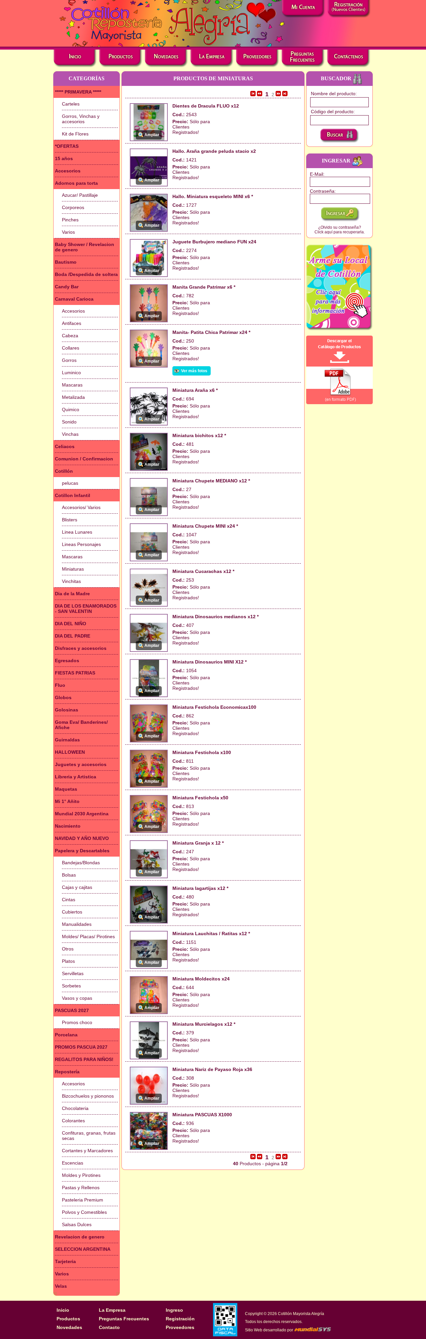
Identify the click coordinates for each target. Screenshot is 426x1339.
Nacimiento (68, 826)
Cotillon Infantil (72, 495)
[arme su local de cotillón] (339, 288)
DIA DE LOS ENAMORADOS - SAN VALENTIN (85, 608)
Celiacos (65, 446)
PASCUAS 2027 (72, 1010)
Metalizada (73, 397)
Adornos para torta (76, 183)
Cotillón (64, 471)
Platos (68, 961)
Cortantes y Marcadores (87, 1150)
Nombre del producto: (334, 93)
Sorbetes (71, 985)
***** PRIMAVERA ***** (78, 92)
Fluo (60, 685)
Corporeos (73, 207)
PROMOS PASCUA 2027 (81, 1047)
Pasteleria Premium (82, 1200)
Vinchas (70, 434)
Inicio (63, 1310)
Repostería (67, 1071)
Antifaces (71, 323)
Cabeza (70, 335)
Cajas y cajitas (77, 887)
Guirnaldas (67, 739)
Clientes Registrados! (185, 129)
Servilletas (73, 973)
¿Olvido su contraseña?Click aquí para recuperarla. (340, 229)
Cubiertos (72, 912)
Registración (180, 1318)
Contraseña (322, 191)
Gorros (69, 360)
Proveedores (180, 1327)
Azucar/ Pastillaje (80, 195)
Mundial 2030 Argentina (81, 813)
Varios (68, 232)
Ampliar (151, 135)
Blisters (69, 519)
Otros (68, 948)
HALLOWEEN (70, 752)
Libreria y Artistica (75, 776)
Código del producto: (333, 111)
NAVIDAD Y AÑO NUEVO (82, 838)
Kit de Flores (75, 133)
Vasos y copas (77, 998)
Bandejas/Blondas (81, 862)
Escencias (72, 1163)
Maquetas (66, 789)
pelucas (70, 483)
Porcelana (66, 1034)
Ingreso (174, 1310)
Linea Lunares (77, 532)
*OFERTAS (67, 146)
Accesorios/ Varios (81, 507)
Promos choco (77, 1022)
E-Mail (316, 174)
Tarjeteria (65, 1261)
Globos (63, 697)
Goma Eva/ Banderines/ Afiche (81, 724)
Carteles (71, 104)
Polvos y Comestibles (84, 1212)
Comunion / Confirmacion (84, 458)
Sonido (69, 421)
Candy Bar (67, 286)
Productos (68, 1318)
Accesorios (68, 170)
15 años (64, 158)
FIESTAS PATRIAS (75, 672)
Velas (61, 1286)
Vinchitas (71, 581)
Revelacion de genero (80, 1236)
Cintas (68, 899)
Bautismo (66, 262)
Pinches (70, 219)
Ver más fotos (194, 371)
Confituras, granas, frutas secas (88, 1135)
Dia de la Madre (72, 593)
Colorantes (73, 1120)
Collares (70, 348)
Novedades (69, 1327)
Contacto (109, 1327)
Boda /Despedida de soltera (86, 274)
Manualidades (77, 924)
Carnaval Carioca (74, 299)
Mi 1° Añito (67, 801)
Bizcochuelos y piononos (88, 1096)
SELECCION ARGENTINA (82, 1249)
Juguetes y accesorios (80, 764)
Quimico (70, 409)
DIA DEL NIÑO (70, 623)
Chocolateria (75, 1108)
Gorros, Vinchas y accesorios (81, 119)
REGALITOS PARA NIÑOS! (84, 1059)
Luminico (71, 372)
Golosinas (66, 709)
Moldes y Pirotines (81, 1175)
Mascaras (72, 385)
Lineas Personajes (81, 544)
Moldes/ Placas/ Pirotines (88, 936)
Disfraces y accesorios (80, 648)
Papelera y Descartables (82, 850)
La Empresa (112, 1310)
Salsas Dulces (77, 1224)
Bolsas (69, 875)
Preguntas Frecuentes (124, 1318)
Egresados (67, 660)
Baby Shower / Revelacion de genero (84, 247)
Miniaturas (73, 569)
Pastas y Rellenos (81, 1187)
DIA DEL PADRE (72, 636)
